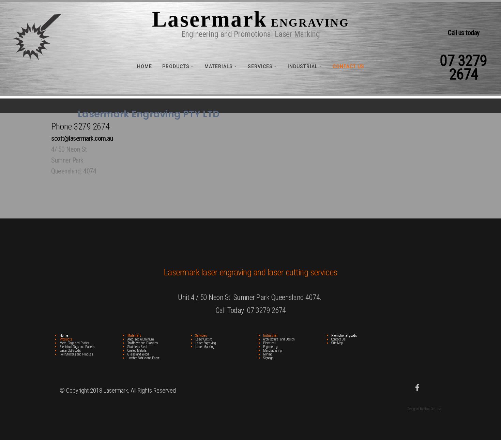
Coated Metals (137, 350)
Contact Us (348, 66)
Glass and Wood (138, 354)
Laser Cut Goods (70, 350)
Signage (268, 358)
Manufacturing (272, 350)
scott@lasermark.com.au (82, 138)
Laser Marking (204, 347)
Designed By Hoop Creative (424, 409)
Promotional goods (344, 335)
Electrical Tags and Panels (77, 347)
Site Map (337, 343)
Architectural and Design (278, 339)
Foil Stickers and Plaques (76, 354)
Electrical (269, 343)
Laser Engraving (205, 343)
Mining (267, 354)
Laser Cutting (203, 339)
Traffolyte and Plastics (142, 343)
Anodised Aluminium (140, 339)
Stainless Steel (137, 347)
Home (144, 66)
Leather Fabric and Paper (143, 358)
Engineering (270, 347)
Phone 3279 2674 (80, 126)
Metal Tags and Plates (74, 343)
